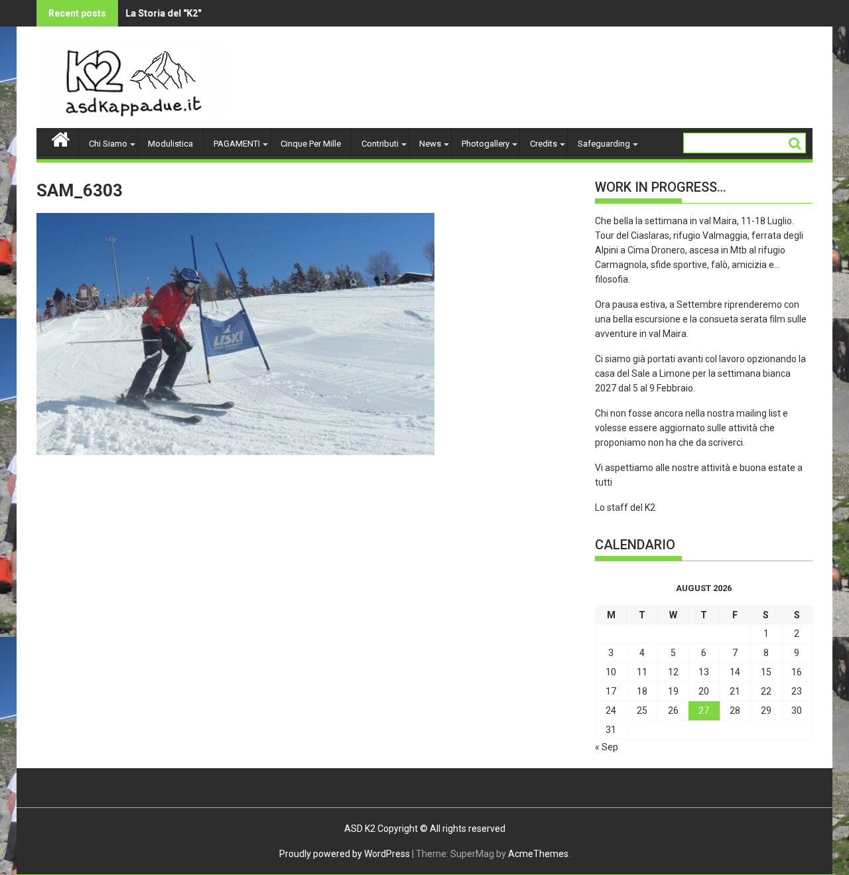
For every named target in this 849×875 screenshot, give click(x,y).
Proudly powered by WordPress (344, 853)
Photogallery (485, 144)
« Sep (606, 747)
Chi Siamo (108, 144)
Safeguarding (604, 144)
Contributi (380, 144)
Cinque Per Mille (311, 144)
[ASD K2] (60, 138)
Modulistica (170, 144)
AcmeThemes (538, 853)
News (430, 144)
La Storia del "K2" (150, 13)
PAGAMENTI (237, 144)
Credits (543, 144)
